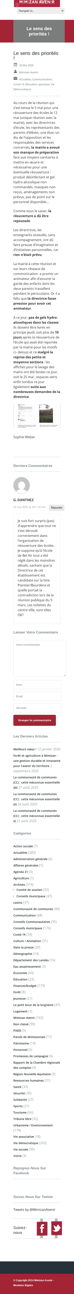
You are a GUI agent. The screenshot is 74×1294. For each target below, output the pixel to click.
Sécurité (19, 1093)
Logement (20, 1011)
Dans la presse (23, 947)
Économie (20, 973)
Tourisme (20, 1112)
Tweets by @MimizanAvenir (34, 1209)
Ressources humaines (28, 1080)
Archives (19, 885)
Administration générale (30, 859)
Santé (17, 1087)
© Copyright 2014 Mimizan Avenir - (33, 1283)
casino (17, 902)
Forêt (17, 992)
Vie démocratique (25, 1143)
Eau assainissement (27, 966)
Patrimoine (21, 1043)
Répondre (56, 507)
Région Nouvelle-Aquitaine (32, 1074)
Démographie (22, 954)
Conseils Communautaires (31, 922)
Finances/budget (25, 986)
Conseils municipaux (30, 896)
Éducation (31, 84)
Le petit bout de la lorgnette (33, 1005)
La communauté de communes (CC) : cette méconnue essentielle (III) (36, 782)
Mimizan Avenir (28, 72)
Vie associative (23, 1137)
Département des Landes (31, 960)
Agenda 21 (20, 872)
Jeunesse (44, 84)
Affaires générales (25, 865)
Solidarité (20, 1100)
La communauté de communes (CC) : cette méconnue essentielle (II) (36, 799)
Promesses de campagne (30, 1056)
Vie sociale (20, 1149)
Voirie (17, 1156)
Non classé (21, 1024)
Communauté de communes (33, 909)
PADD (17, 1030)
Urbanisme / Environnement (33, 1125)
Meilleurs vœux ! (24, 749)
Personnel (20, 1050)
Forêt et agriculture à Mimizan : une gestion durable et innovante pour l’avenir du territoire (36, 761)
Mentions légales (23, 1285)
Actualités (25, 79)
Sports (18, 1106)
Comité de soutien (29, 890)
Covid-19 (18, 84)
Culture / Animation (27, 941)
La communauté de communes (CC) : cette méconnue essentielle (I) (36, 816)
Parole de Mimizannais (29, 1037)
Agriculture (21, 878)
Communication (42, 79)
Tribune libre (22, 1119)
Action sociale (23, 846)
